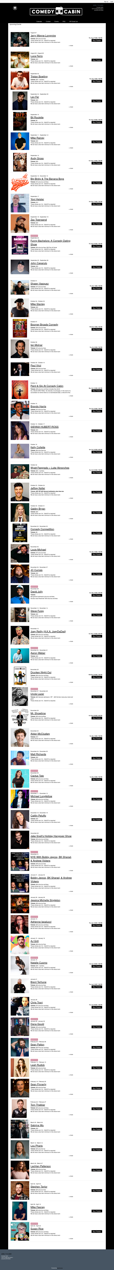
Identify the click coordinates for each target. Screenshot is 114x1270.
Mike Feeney (38, 1207)
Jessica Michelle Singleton (45, 900)
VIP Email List (73, 21)
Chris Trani (37, 1002)
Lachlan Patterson (41, 1166)
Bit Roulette (37, 117)
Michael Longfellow (41, 796)
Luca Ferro (37, 56)
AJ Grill (35, 941)
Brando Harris (38, 406)
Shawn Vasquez (40, 283)
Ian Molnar (36, 345)
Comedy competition (42, 529)
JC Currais (36, 570)
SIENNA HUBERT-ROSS (45, 427)
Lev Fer (35, 97)
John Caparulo (39, 263)
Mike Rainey (37, 138)
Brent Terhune (38, 982)
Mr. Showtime (38, 713)
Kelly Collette (38, 447)
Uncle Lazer (37, 694)
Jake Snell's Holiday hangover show (51, 836)
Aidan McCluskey (40, 733)
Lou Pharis (37, 1145)
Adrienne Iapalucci (41, 921)
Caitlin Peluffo (38, 815)
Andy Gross (37, 158)
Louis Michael (38, 549)
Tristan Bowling (39, 76)
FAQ (64, 21)
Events (56, 21)
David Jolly (37, 591)
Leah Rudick (38, 1065)
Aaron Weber (38, 653)
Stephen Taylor (39, 1186)
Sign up (106, 1)
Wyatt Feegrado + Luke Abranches (50, 467)
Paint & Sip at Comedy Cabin (47, 386)
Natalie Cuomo (39, 962)
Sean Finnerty (38, 1084)
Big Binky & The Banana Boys (47, 178)
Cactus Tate (37, 775)
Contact (48, 21)
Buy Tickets (97, 40)
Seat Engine (60, 1268)
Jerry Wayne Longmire (43, 35)
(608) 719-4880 (98, 5)
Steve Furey (37, 611)
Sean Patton (37, 1044)
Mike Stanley (38, 304)
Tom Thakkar (38, 1104)
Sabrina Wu (37, 1125)
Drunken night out (41, 672)
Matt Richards (38, 754)
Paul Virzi (36, 365)
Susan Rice (37, 1228)
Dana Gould (37, 1024)
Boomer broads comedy (44, 324)
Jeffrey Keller (38, 488)
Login (111, 1)
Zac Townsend (39, 219)
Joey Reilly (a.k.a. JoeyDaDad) (48, 631)
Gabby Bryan (38, 508)
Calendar (39, 21)
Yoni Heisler (37, 199)
